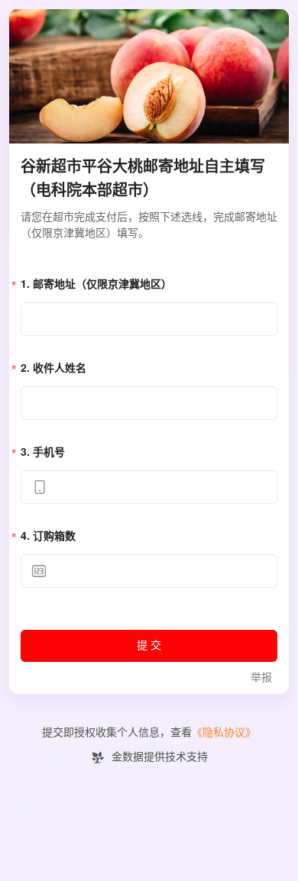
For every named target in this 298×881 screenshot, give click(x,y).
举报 (261, 677)
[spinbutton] (149, 571)
